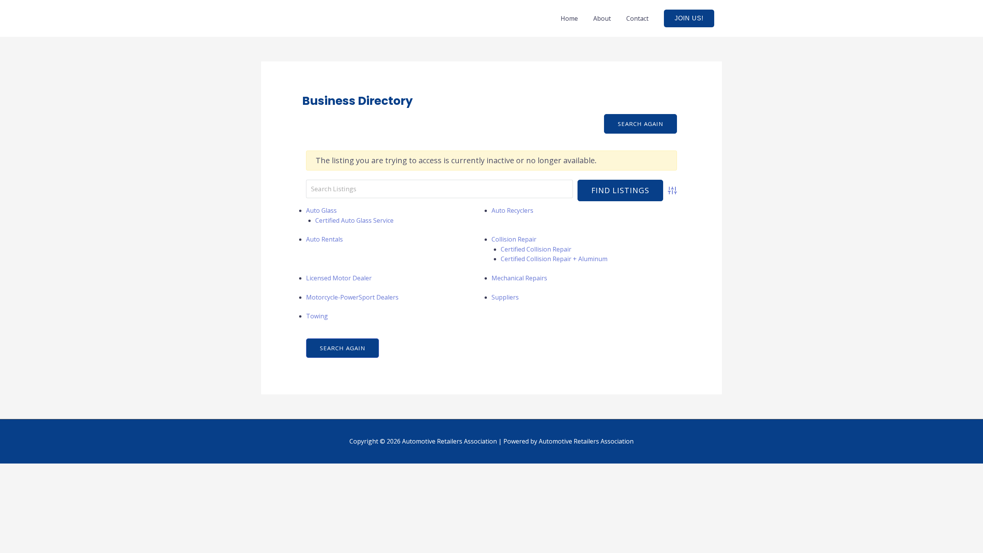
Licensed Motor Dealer (339, 278)
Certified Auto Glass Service (354, 220)
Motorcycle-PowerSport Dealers (352, 297)
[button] (689, 18)
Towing (317, 316)
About (602, 18)
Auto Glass (321, 210)
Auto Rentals (324, 239)
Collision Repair (514, 239)
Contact (637, 18)
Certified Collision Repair (536, 249)
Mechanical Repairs (519, 278)
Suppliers (505, 297)
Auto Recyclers (512, 210)
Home (569, 18)
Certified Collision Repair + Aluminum (554, 259)
